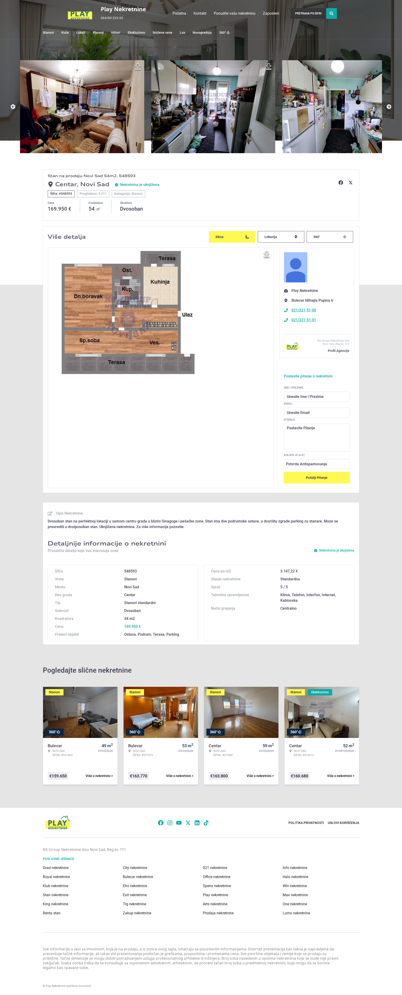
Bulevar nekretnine (138, 877)
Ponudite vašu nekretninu (234, 13)
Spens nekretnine (217, 886)
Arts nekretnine (215, 904)
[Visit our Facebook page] (161, 823)
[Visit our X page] (188, 823)
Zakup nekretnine (137, 913)
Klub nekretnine (55, 886)
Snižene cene (162, 32)
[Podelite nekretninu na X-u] (351, 182)
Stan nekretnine (55, 895)
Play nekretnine (215, 895)
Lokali (80, 32)
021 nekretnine (215, 868)
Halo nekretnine (295, 877)
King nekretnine (55, 904)
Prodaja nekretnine (218, 913)
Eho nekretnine (135, 886)
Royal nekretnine (56, 877)
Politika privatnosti (306, 823)
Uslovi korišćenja (343, 823)
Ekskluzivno (136, 32)
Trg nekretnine (134, 904)
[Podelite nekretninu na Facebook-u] (341, 182)
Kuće (65, 32)
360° (222, 32)
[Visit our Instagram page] (170, 823)
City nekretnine (135, 868)
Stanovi (48, 32)
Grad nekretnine (56, 868)
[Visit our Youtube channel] (179, 823)
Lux (182, 32)
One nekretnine (295, 904)
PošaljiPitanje (317, 477)
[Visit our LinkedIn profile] (197, 823)
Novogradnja (202, 32)
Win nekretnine (295, 886)
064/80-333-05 (112, 18)
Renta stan (51, 913)
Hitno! (115, 32)
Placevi (98, 32)
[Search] (331, 13)
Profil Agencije (338, 351)
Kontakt (200, 13)
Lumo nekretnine (296, 913)
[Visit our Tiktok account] (206, 823)
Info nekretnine (295, 868)
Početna (179, 13)
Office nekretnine (216, 877)
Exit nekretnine (135, 895)
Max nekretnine (295, 895)
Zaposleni (271, 13)
